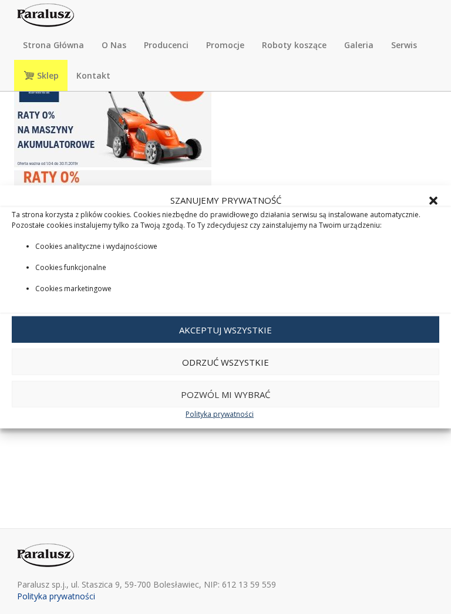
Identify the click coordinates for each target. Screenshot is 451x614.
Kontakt (93, 75)
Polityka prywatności (220, 414)
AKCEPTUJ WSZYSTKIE (225, 330)
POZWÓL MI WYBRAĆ (225, 394)
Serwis (404, 44)
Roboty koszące (294, 44)
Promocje (225, 44)
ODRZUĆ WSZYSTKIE (225, 362)
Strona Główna (53, 44)
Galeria (358, 44)
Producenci (166, 44)
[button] (433, 200)
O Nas (114, 44)
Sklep (47, 75)
